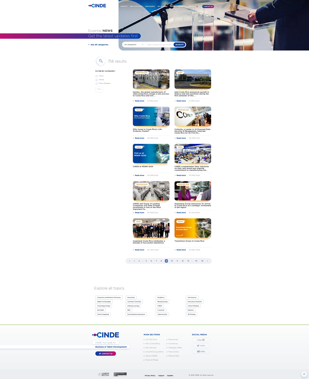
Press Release (104, 83)
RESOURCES (182, 6)
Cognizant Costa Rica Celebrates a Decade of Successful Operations (149, 242)
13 (188, 261)
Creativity (161, 310)
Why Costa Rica (153, 344)
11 (177, 261)
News (101, 76)
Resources (173, 339)
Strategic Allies (175, 348)
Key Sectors (151, 348)
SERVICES (124, 6)
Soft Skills (100, 310)
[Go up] (304, 374)
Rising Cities (174, 356)
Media (101, 79)
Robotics (191, 310)
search (178, 45)
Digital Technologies (104, 301)
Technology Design (103, 306)
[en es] (198, 6)
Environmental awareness (136, 314)
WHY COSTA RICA (136, 6)
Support (161, 375)
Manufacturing (162, 301)
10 (172, 261)
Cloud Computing (103, 314)
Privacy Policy (150, 375)
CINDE (160, 306)
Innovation (131, 297)
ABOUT (172, 6)
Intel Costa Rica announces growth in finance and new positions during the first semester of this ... (192, 94)
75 (196, 261)
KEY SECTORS (162, 6)
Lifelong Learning (133, 306)
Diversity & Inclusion (195, 301)
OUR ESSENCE (150, 6)
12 (182, 261)
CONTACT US (208, 6)
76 (202, 261)
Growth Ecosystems (155, 352)
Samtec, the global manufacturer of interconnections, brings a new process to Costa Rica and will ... (151, 94)
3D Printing (191, 314)
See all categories (99, 45)
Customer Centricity (134, 301)
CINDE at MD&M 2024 (143, 166)
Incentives (173, 344)
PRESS (191, 6)
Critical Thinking (193, 306)
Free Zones (174, 352)
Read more (139, 101)
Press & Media (152, 360)
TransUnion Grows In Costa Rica (189, 241)
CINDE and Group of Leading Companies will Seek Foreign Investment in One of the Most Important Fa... (147, 206)
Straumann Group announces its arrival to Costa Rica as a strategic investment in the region (193, 205)
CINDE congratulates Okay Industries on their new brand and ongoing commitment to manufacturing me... (192, 168)
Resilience (161, 297)
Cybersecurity (162, 314)
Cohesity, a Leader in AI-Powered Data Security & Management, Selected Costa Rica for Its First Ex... (192, 131)
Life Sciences (192, 297)
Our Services (151, 339)
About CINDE (151, 356)
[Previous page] (130, 261)
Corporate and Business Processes (109, 297)
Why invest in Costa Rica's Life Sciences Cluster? (147, 130)
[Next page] (207, 261)
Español (170, 375)
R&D (128, 310)
